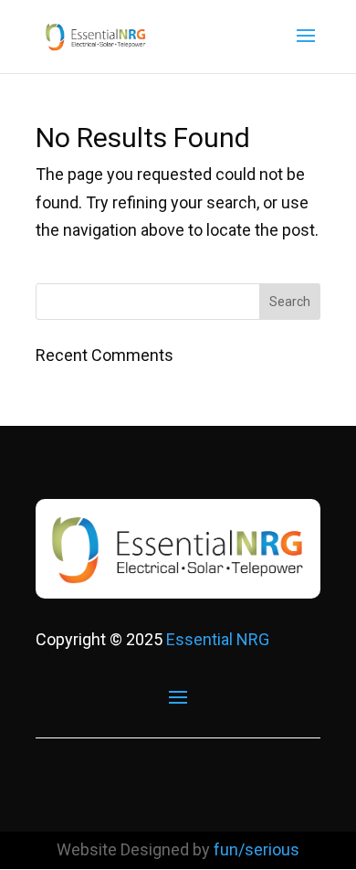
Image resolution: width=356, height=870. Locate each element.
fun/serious (256, 849)
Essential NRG (217, 639)
